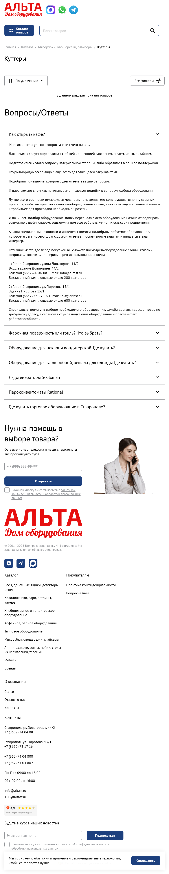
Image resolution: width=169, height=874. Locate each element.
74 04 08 (18, 732)
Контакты (11, 707)
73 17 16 (18, 746)
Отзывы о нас (14, 699)
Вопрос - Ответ (77, 593)
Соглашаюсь (145, 860)
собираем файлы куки (32, 858)
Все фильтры (144, 80)
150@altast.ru (15, 797)
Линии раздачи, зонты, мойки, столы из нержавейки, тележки (32, 649)
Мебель (10, 660)
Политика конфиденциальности (91, 585)
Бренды (10, 668)
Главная (10, 47)
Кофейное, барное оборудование (30, 623)
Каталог (27, 47)
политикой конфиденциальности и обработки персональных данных (46, 494)
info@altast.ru (15, 790)
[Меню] (160, 10)
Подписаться (105, 835)
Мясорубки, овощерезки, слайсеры (65, 47)
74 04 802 (18, 763)
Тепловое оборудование (23, 631)
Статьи (9, 691)
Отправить (43, 481)
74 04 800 (18, 756)
